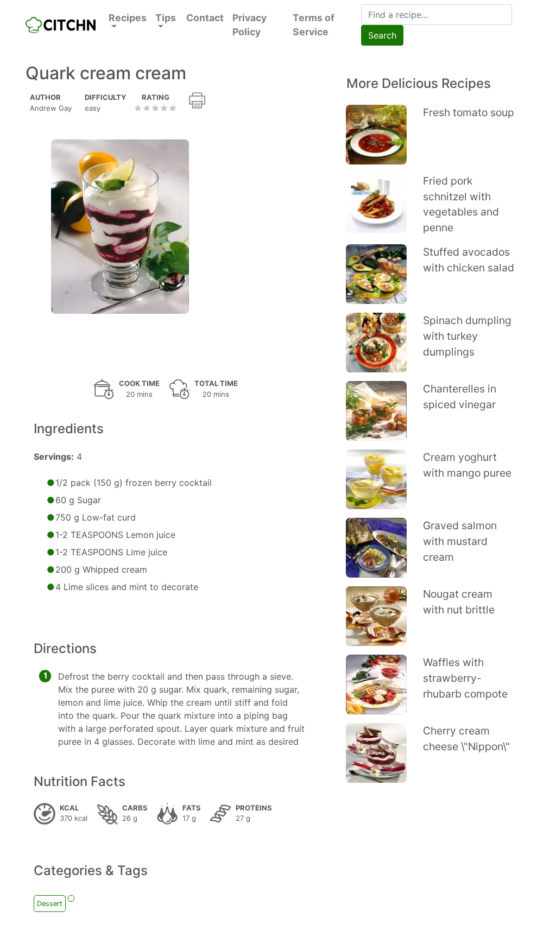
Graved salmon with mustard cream (460, 541)
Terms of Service (313, 24)
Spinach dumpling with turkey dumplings (467, 336)
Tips (165, 17)
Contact (205, 17)
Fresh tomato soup (468, 112)
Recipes (128, 17)
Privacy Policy (249, 24)
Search (382, 35)
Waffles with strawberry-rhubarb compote (465, 678)
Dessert (49, 903)
